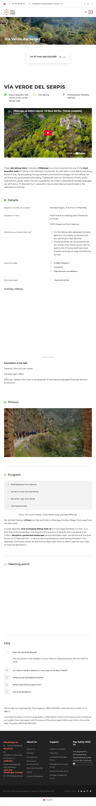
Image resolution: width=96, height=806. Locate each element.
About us (31, 749)
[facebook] (84, 4)
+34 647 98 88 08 (18, 4)
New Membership (35, 768)
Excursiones (32, 757)
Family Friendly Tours (59, 771)
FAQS (29, 772)
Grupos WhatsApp (35, 776)
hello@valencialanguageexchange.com (47, 4)
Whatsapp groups (15, 776)
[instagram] (91, 4)
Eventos (30, 753)
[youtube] (88, 4)
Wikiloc (52, 357)
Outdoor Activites (57, 749)
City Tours (54, 753)
